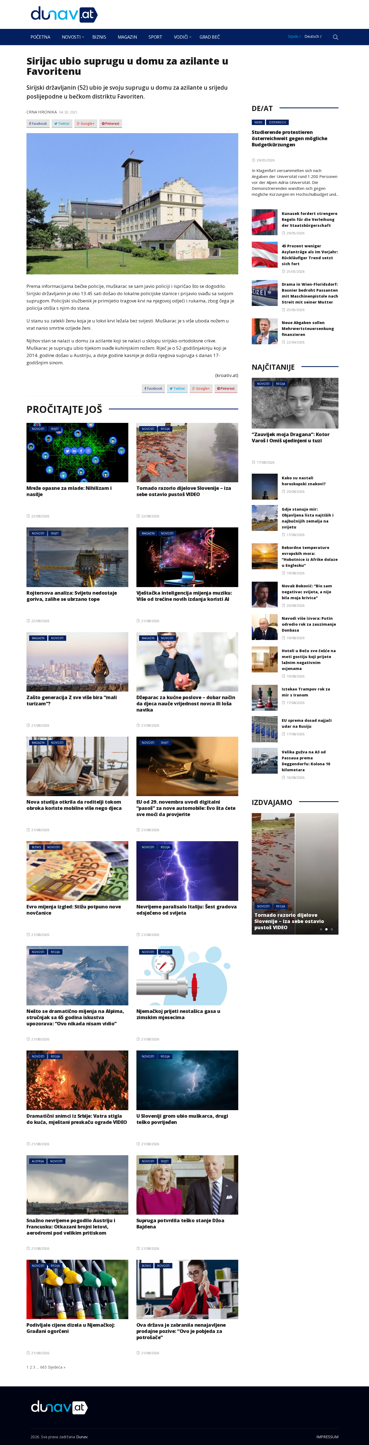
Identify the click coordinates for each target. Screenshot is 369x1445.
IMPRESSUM (327, 1436)
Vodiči (181, 37)
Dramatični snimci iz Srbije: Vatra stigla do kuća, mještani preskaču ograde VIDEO (76, 1119)
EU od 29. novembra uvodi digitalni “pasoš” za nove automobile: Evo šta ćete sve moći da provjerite (186, 808)
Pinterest (112, 123)
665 (43, 1367)
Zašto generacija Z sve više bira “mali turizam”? (71, 700)
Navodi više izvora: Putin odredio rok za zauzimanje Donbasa (309, 624)
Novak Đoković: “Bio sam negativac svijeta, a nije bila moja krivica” (307, 591)
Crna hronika (41, 111)
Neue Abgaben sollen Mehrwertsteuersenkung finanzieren (308, 328)
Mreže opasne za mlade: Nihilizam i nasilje (69, 491)
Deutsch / (312, 36)
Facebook (39, 123)
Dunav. (82, 1436)
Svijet (55, 429)
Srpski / (294, 36)
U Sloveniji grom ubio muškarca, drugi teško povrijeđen (182, 1119)
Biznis (99, 37)
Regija (165, 429)
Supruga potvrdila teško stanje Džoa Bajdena (180, 1223)
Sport (155, 37)
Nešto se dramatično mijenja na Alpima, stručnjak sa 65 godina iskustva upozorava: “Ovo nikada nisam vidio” (75, 1017)
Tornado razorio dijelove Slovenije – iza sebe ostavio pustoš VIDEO (183, 491)
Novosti (71, 37)
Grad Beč (210, 37)
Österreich (277, 122)
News (258, 122)
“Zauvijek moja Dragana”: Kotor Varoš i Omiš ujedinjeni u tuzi (290, 437)
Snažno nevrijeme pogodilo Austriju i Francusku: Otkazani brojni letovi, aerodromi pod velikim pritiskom (70, 1226)
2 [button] (326, 929)
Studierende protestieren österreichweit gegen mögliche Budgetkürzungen (289, 138)
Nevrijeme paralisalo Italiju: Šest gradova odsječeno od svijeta (186, 909)
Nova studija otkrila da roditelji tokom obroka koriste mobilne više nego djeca (74, 805)
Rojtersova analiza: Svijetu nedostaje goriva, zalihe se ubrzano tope (71, 596)
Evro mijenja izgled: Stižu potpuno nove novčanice (73, 909)
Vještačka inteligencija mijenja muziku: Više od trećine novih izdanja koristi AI (184, 596)
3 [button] (331, 929)
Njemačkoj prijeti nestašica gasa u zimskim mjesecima (178, 1014)
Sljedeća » (56, 1367)
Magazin (127, 37)
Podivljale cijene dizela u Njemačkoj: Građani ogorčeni (70, 1328)
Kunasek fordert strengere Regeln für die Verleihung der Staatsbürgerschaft (309, 219)
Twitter (63, 123)
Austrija (38, 1161)
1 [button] (321, 929)
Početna (40, 37)
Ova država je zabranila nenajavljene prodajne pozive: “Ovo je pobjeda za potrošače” (181, 1331)
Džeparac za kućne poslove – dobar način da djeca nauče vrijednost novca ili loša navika (185, 703)
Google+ (87, 123)
